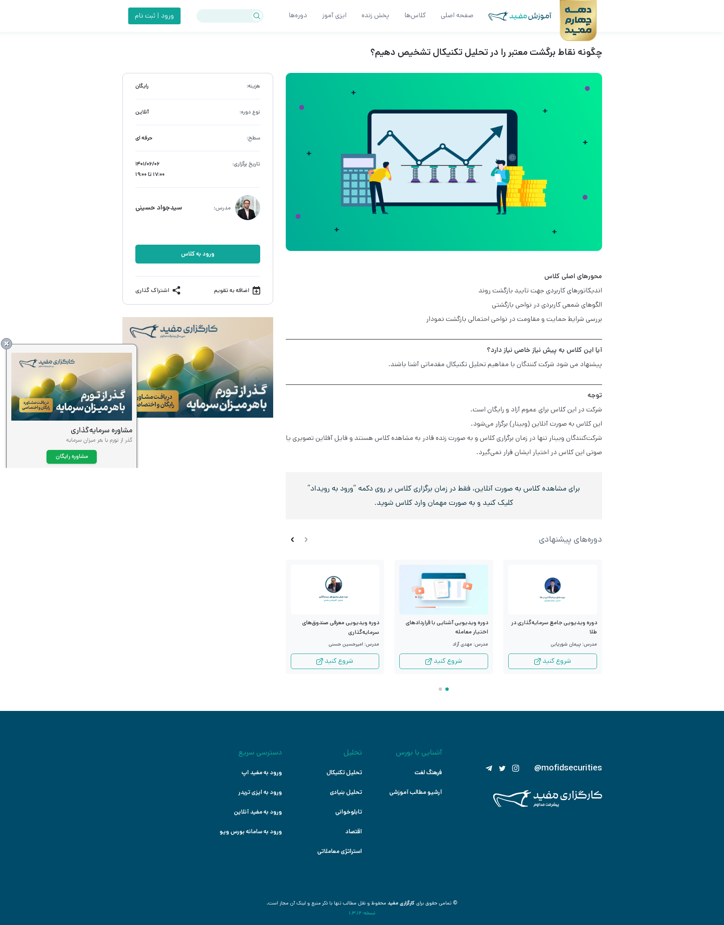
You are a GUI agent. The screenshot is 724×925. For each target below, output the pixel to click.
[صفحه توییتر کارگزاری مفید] (502, 768)
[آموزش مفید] (512, 16)
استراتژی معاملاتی (339, 851)
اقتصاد (353, 831)
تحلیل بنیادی (346, 792)
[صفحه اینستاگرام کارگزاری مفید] (516, 768)
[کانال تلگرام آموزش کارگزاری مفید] (489, 768)
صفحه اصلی (457, 15)
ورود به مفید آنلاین (258, 812)
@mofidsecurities (568, 768)
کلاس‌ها (415, 15)
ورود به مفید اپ (261, 772)
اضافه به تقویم (231, 290)
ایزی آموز (334, 15)
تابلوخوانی (348, 812)
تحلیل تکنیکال (344, 772)
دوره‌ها (298, 15)
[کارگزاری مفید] (547, 805)
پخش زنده (375, 15)
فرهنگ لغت (428, 772)
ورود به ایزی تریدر (260, 792)
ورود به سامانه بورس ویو (251, 831)
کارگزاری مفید (401, 903)
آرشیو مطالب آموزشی (415, 792)
